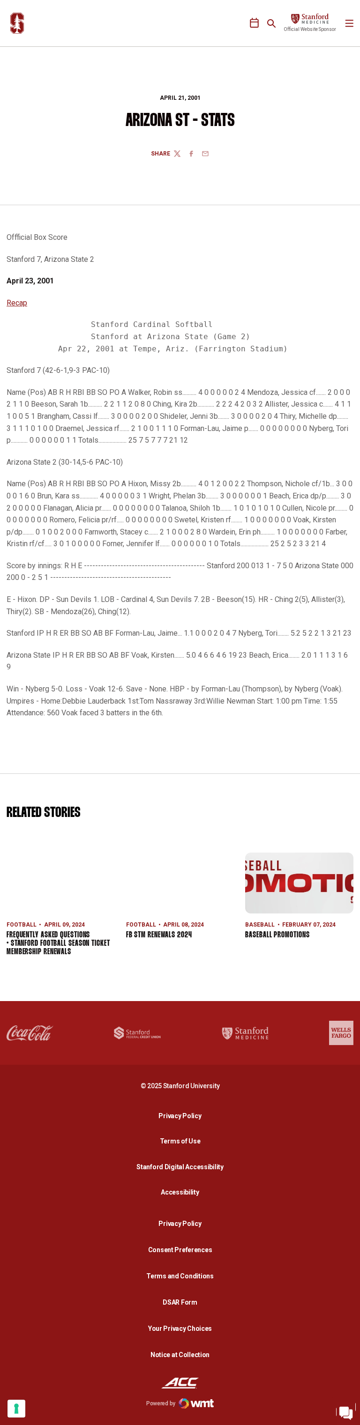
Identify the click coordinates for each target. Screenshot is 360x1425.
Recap (17, 302)
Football (22, 924)
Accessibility (182, 1192)
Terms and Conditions (179, 1276)
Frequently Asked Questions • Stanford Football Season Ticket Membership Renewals (58, 943)
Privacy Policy (182, 1116)
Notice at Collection (180, 1354)
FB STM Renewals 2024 (159, 935)
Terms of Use (180, 1141)
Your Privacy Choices (180, 1328)
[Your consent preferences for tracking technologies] (16, 1409)
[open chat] (346, 1411)
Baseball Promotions (277, 935)
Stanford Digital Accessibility (182, 1167)
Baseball (260, 924)
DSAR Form (180, 1302)
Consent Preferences (180, 1250)
